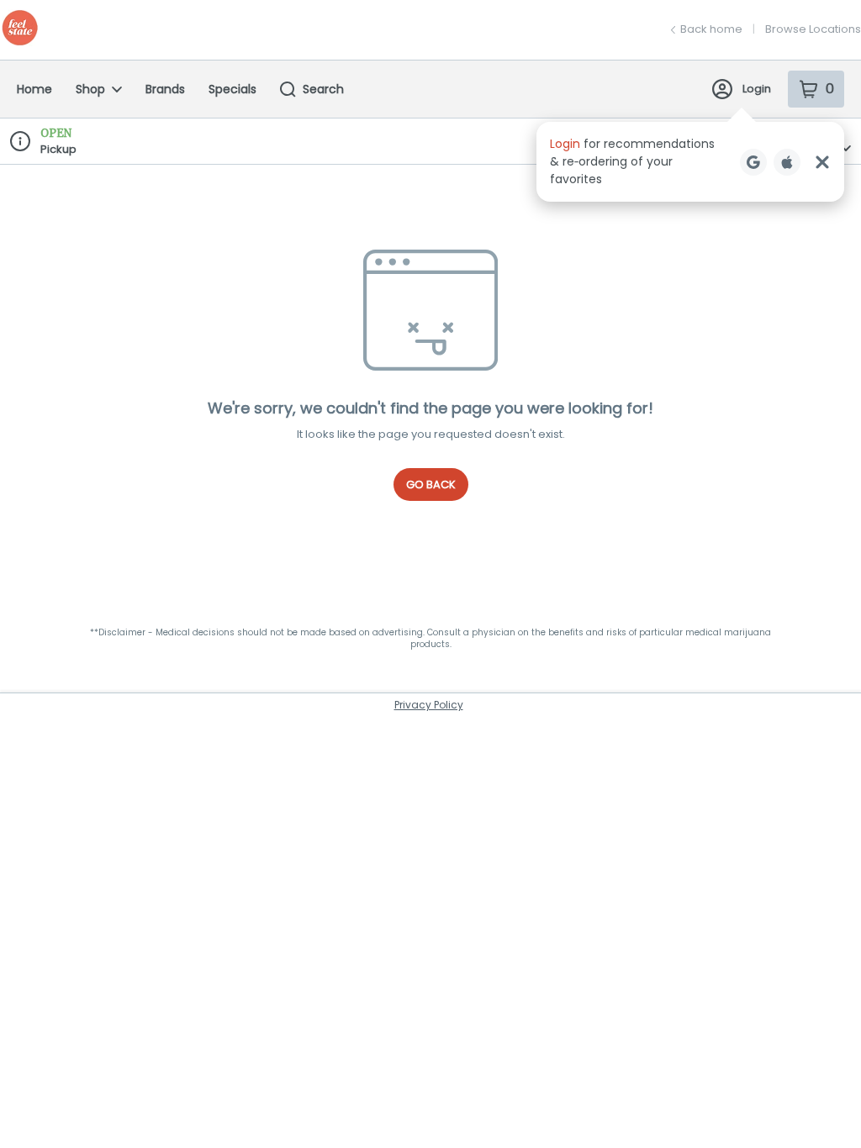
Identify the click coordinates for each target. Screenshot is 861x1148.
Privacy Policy (428, 705)
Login (756, 89)
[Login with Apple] (787, 162)
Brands (165, 89)
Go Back (431, 484)
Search (323, 89)
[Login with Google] (753, 162)
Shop (90, 89)
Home (34, 89)
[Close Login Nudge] (822, 162)
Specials (232, 89)
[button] (690, 162)
